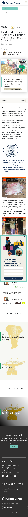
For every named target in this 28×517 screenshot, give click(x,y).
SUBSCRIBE (13, 278)
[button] (13, 261)
